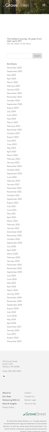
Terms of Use (30, 403)
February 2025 (13, 86)
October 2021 (13, 195)
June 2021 (11, 210)
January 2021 (13, 228)
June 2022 (12, 177)
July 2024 (11, 111)
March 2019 (12, 290)
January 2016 (13, 330)
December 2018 (14, 297)
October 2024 (13, 100)
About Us (6, 393)
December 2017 (14, 327)
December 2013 (14, 341)
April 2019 (11, 286)
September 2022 (14, 173)
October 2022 (13, 170)
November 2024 (14, 97)
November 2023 (14, 130)
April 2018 (11, 323)
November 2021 (14, 192)
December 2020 (14, 232)
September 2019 (14, 272)
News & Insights (9, 403)
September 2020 (14, 243)
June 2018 (12, 316)
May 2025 (11, 75)
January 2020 (13, 261)
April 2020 (11, 250)
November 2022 (14, 166)
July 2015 (11, 334)
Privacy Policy (8, 407)
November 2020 (14, 235)
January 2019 (13, 294)
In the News (25, 44)
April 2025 (11, 78)
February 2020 (13, 257)
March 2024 (12, 122)
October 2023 (13, 133)
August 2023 (13, 137)
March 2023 (12, 155)
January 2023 (13, 162)
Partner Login (30, 400)
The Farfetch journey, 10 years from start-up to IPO (24, 40)
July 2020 (11, 246)
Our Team (6, 396)
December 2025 (14, 67)
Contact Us (29, 396)
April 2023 (11, 151)
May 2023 (11, 148)
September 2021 (14, 199)
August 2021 (12, 202)
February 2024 (13, 126)
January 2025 (13, 89)
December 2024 (14, 93)
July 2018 (11, 312)
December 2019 (14, 264)
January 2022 (13, 184)
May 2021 (11, 213)
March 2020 (12, 254)
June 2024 (12, 115)
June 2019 (12, 279)
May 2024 (11, 119)
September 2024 (14, 104)
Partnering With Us (10, 400)
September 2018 (14, 305)
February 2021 (13, 224)
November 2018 (14, 301)
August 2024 (13, 108)
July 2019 (11, 275)
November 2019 (14, 268)
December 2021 (14, 188)
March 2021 (12, 221)
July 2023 (11, 140)
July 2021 (11, 206)
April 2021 (11, 217)
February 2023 (13, 159)
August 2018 (13, 308)
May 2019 (11, 283)
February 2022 (13, 181)
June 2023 (12, 144)
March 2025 (12, 82)
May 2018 (11, 319)
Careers (27, 393)
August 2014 (13, 337)
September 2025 (14, 71)
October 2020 (13, 239)
